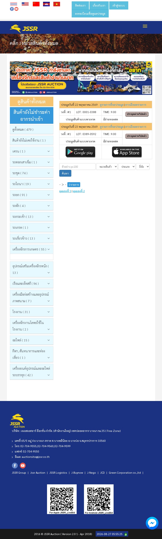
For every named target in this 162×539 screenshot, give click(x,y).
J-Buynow (77, 472)
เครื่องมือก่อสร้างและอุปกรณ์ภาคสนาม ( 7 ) (30, 297)
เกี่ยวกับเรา (99, 5)
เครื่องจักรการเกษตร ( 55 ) (29, 249)
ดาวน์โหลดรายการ (135, 104)
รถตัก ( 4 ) (18, 206)
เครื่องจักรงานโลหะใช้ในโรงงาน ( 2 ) (28, 326)
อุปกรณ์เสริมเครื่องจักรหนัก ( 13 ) (30, 269)
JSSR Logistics (58, 472)
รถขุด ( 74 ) (19, 173)
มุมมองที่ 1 (65, 191)
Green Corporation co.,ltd (125, 472)
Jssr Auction (38, 472)
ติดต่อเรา (80, 5)
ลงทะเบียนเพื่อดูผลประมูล (90, 13)
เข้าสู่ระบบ (119, 5)
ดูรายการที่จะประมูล (111, 104)
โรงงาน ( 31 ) (21, 312)
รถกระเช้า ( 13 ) (22, 216)
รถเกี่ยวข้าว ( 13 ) (23, 238)
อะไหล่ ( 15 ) (20, 340)
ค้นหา (65, 173)
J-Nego (92, 472)
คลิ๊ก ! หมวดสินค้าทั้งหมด (34, 43)
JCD (102, 472)
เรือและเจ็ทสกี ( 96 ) (25, 283)
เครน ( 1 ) (18, 151)
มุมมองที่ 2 (79, 191)
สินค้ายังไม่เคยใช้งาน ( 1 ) (29, 140)
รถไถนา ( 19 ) (21, 184)
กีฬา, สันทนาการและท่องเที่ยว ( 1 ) (28, 354)
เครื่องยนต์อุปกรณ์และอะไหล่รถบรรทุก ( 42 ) (31, 371)
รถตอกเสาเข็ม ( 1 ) (24, 162)
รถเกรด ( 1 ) (20, 227)
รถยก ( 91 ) (19, 195)
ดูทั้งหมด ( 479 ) (22, 129)
